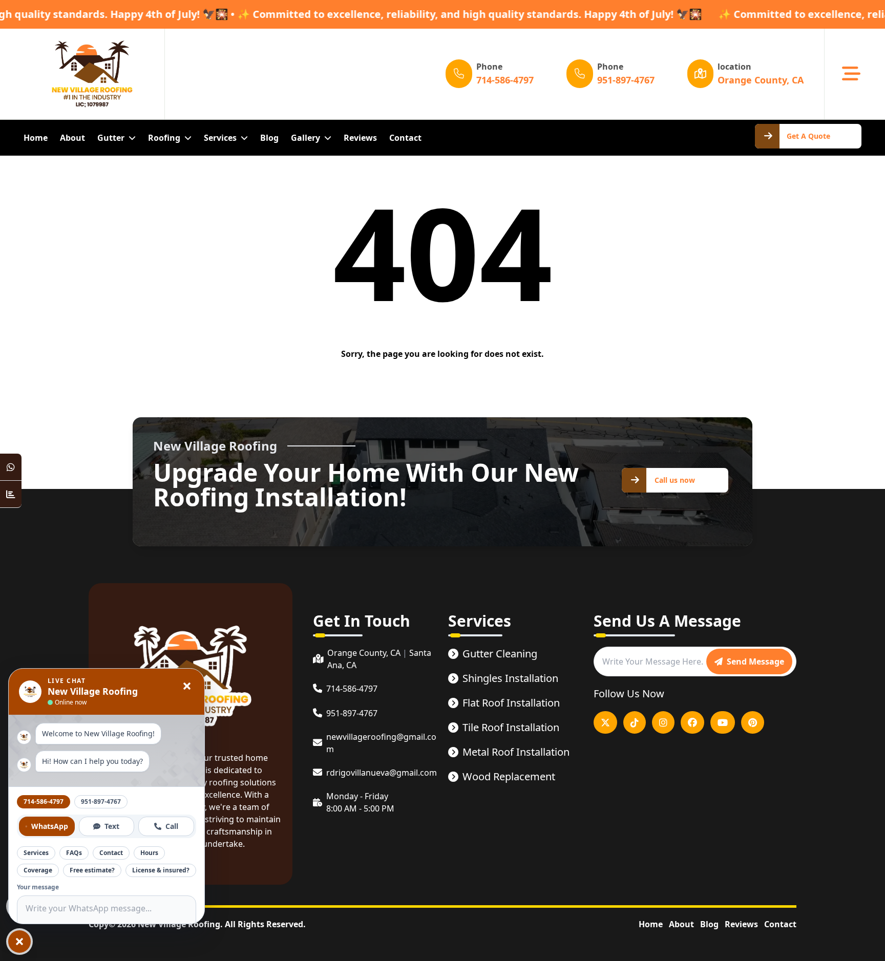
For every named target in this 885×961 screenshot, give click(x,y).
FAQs (74, 852)
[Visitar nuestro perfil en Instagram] (663, 722)
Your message (38, 887)
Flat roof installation (511, 703)
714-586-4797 (44, 801)
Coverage (38, 870)
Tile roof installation (510, 727)
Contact (780, 924)
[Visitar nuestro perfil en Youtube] (722, 722)
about (72, 137)
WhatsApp (49, 826)
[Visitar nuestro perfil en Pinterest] (752, 722)
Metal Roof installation (516, 752)
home (36, 137)
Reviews (741, 924)
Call (171, 826)
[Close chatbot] (187, 686)
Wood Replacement (508, 776)
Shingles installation (510, 678)
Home (651, 924)
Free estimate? (92, 870)
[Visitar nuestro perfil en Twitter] (605, 722)
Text (111, 826)
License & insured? (160, 870)
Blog (269, 137)
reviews (360, 137)
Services (36, 852)
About (681, 924)
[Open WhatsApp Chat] (11, 467)
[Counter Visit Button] (11, 494)
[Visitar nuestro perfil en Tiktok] (634, 722)
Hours (149, 852)
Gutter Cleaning (499, 653)
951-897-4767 (101, 801)
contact (405, 137)
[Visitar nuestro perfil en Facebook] (692, 722)
